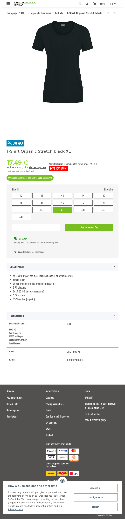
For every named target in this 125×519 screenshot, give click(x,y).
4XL (21, 217)
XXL (83, 210)
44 (83, 195)
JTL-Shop (109, 514)
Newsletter (12, 416)
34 (42, 203)
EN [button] (111, 4)
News (48, 429)
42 (21, 195)
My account (51, 422)
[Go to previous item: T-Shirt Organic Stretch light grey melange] (107, 13)
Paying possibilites (54, 404)
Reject (95, 506)
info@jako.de (14, 343)
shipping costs (37, 167)
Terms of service (93, 414)
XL (62, 210)
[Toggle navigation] (8, 2)
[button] (81, 3)
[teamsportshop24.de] (31, 3)
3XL (104, 210)
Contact (49, 435)
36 (42, 195)
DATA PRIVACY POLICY (95, 420)
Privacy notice (15, 509)
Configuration (96, 497)
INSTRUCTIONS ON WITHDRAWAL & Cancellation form (100, 406)
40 (104, 195)
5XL (42, 210)
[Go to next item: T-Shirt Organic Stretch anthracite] (114, 13)
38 (21, 203)
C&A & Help (12, 404)
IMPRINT (89, 397)
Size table (108, 189)
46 (62, 203)
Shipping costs (14, 410)
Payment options (14, 397)
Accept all (95, 488)
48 (62, 195)
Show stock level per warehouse (31, 251)
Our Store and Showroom (57, 416)
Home (48, 410)
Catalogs (50, 397)
